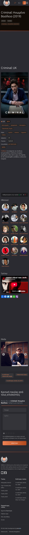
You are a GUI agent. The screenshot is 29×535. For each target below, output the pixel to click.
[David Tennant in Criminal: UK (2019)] (14, 354)
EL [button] (19, 3)
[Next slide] (25, 354)
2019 (8, 121)
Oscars (3, 520)
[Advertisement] (14, 50)
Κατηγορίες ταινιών (6, 482)
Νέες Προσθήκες (5, 517)
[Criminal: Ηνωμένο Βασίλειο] (14, 95)
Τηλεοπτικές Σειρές (22, 374)
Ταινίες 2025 (4, 493)
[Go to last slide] (3, 354)
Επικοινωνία (4, 531)
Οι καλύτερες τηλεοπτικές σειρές (7, 375)
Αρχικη (3, 21)
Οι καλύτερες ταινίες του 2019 (14, 380)
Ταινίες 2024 (4, 496)
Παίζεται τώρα (4, 514)
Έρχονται (6, 510)
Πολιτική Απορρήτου (14, 531)
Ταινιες (9, 21)
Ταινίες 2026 (4, 490)
